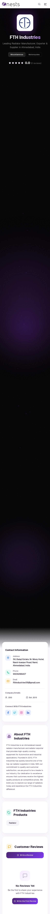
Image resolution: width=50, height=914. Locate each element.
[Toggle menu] (45, 4)
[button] (25, 63)
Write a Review (26, 855)
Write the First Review (26, 901)
